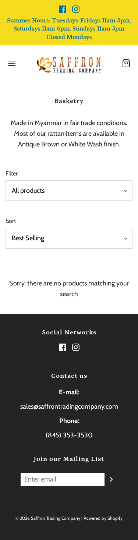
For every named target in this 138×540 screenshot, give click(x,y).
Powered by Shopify (103, 518)
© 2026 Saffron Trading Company (47, 518)
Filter (12, 173)
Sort (11, 220)
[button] (69, 190)
